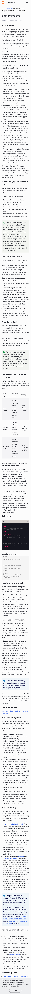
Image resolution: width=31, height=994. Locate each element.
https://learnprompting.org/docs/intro (15, 976)
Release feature (14, 955)
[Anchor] (16, 25)
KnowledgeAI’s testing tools (13, 824)
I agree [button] (15, 990)
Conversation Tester (10, 858)
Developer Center (7, 8)
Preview (21, 856)
